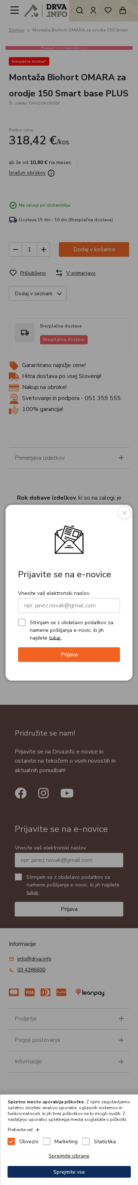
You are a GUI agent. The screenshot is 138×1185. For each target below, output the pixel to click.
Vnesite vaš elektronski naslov (53, 593)
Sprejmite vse (69, 1172)
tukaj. (55, 637)
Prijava (69, 655)
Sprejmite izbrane (69, 1155)
